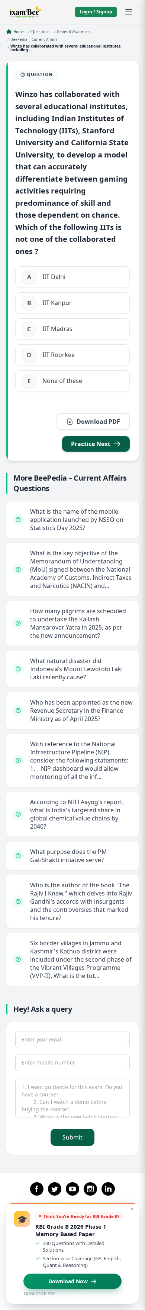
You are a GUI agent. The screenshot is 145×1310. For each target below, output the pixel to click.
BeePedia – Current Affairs (34, 39)
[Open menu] (128, 11)
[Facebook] (37, 1189)
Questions (40, 31)
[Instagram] (90, 1189)
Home (18, 31)
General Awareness (74, 31)
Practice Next (90, 444)
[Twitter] (54, 1189)
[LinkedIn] (108, 1189)
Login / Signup (96, 12)
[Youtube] (72, 1189)
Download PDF (98, 421)
